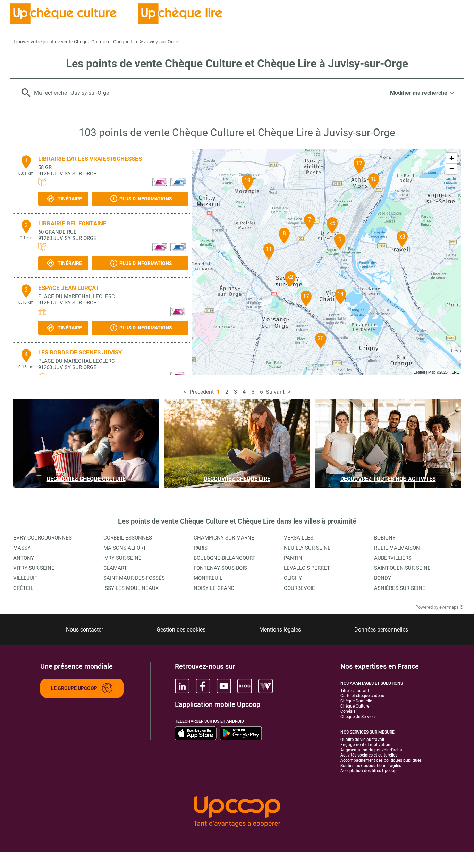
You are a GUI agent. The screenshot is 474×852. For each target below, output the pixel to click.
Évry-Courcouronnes (42, 538)
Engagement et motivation (365, 744)
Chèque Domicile (356, 701)
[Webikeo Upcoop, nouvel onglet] (265, 686)
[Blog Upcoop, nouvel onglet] (244, 686)
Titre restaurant (354, 690)
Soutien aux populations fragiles (370, 765)
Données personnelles (381, 629)
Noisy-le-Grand (214, 588)
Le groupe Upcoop (74, 688)
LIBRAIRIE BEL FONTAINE (72, 223)
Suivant (275, 392)
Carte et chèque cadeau (362, 695)
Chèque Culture (354, 706)
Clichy (293, 578)
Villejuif (25, 578)
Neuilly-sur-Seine (307, 548)
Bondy (382, 578)
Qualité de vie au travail (362, 739)
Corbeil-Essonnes (127, 538)
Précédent (201, 392)
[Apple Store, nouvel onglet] (196, 733)
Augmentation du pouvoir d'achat (372, 749)
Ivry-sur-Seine (122, 558)
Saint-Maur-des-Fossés (134, 578)
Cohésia (348, 711)
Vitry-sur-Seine (33, 568)
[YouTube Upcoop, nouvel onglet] (224, 686)
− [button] (451, 169)
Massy (22, 548)
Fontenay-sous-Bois (220, 568)
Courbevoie (299, 588)
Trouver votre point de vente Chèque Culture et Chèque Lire (75, 41)
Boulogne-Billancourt (224, 558)
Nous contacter (84, 629)
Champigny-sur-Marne (224, 538)
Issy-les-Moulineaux (131, 588)
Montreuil (208, 578)
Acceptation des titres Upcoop (368, 770)
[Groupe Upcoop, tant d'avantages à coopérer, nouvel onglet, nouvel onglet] (237, 812)
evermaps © (451, 607)
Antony (23, 558)
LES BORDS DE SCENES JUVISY (80, 352)
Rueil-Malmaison (397, 548)
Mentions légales (280, 629)
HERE (454, 372)
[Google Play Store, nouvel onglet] (241, 733)
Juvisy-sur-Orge (161, 41)
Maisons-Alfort (124, 548)
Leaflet (419, 372)
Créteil (23, 588)
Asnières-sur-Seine (399, 588)
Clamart (115, 568)
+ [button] (451, 158)
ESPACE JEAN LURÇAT (68, 287)
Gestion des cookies (180, 629)
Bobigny (385, 538)
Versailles (298, 538)
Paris (201, 548)
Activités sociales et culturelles (368, 755)
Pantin (293, 558)
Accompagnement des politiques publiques (381, 760)
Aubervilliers (393, 558)
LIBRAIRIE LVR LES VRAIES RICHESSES (90, 158)
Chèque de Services (358, 716)
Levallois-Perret (307, 568)
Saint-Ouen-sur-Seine (402, 568)
